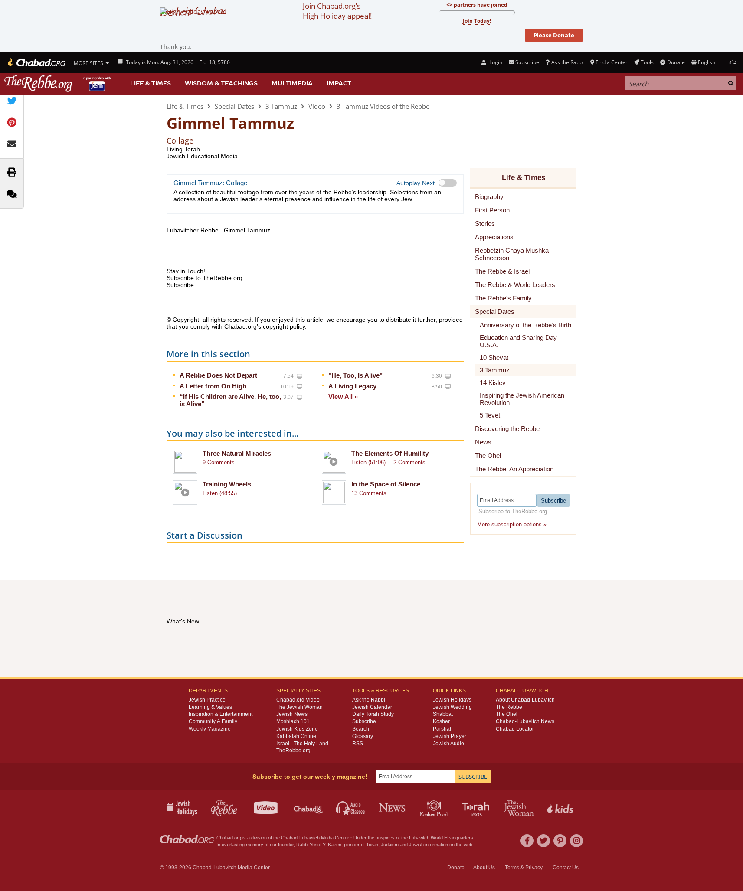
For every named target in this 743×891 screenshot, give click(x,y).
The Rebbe (509, 707)
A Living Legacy (352, 386)
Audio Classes (351, 807)
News (393, 807)
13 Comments (368, 493)
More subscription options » (512, 524)
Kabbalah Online (296, 736)
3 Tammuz (281, 106)
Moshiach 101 (293, 721)
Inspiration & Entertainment (220, 714)
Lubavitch (309, 837)
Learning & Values (210, 707)
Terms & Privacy (524, 868)
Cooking (435, 807)
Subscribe (364, 721)
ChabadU (308, 807)
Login (495, 62)
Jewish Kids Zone (297, 729)
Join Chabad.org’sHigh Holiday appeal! (337, 11)
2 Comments (409, 462)
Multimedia (292, 83)
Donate (675, 62)
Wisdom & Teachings (221, 83)
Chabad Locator (515, 729)
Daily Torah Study (373, 714)
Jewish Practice (207, 700)
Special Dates (234, 106)
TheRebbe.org (293, 750)
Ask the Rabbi (567, 62)
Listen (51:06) (368, 462)
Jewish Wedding (452, 707)
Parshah (443, 729)
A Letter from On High (213, 386)
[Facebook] (527, 840)
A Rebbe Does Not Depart (218, 375)
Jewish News (292, 714)
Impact (339, 83)
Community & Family (213, 721)
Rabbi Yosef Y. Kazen (318, 844)
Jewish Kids (561, 807)
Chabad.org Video (298, 700)
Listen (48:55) (220, 493)
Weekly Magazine (210, 729)
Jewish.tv (266, 807)
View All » (343, 396)
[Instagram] (576, 840)
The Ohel (506, 714)
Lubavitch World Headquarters (441, 837)
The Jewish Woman (299, 707)
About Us (484, 868)
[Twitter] (543, 840)
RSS (357, 744)
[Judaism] (36, 62)
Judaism (390, 844)
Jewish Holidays (452, 700)
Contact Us (566, 868)
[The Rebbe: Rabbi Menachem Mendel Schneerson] (58, 83)
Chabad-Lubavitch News (525, 721)
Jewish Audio (448, 744)
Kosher (441, 721)
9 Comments (219, 462)
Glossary (362, 736)
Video (316, 106)
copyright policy (284, 326)
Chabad (289, 837)
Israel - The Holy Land (302, 744)
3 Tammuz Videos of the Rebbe (383, 106)
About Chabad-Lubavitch (525, 700)
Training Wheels (227, 484)
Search (360, 729)
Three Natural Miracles (237, 453)
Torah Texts (477, 807)
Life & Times (150, 83)
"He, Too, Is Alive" (355, 375)
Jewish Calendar (372, 707)
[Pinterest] (559, 840)
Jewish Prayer (449, 736)
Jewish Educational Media (202, 156)
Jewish (416, 844)
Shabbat (443, 714)
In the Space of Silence (385, 484)
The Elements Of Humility (390, 453)
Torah (372, 844)
